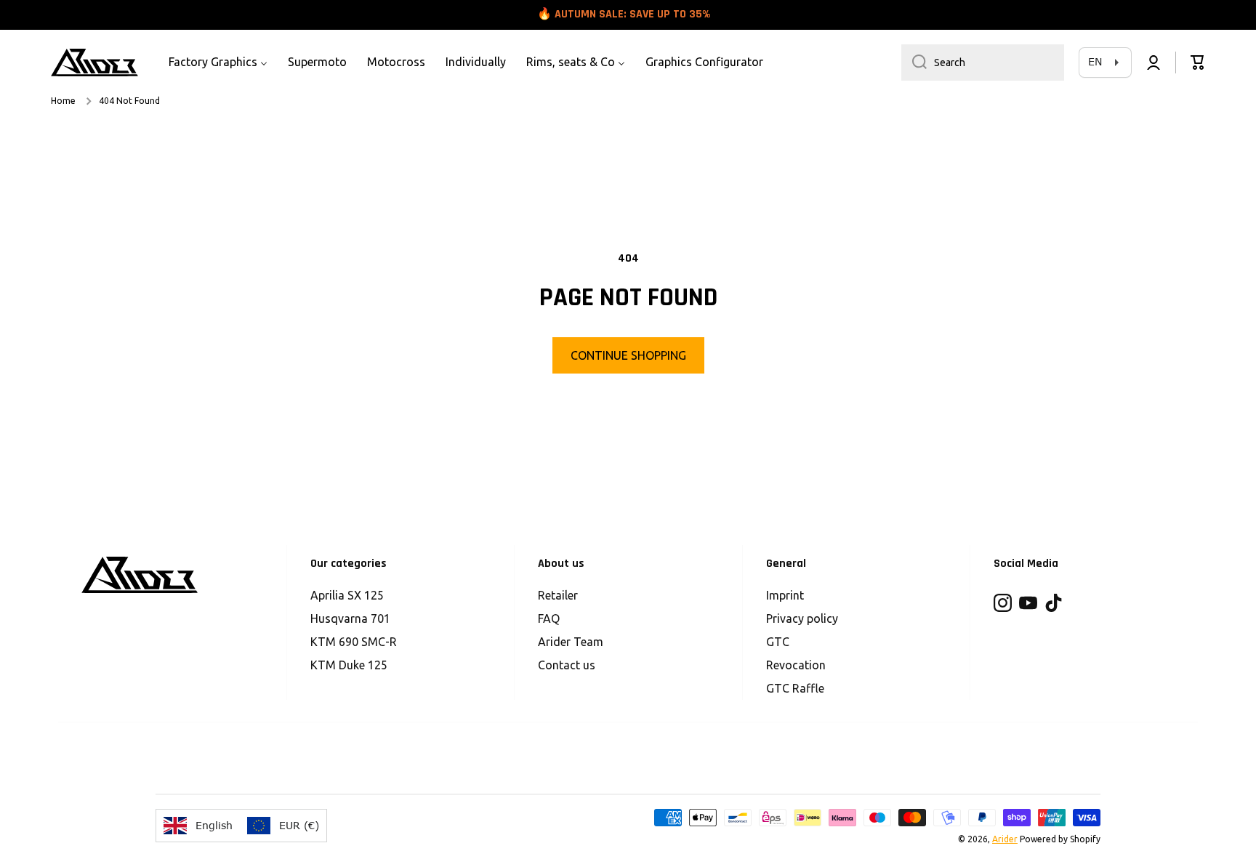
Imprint (785, 595)
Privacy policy (802, 618)
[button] (1198, 62)
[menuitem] (218, 62)
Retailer (558, 595)
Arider (1005, 839)
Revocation (796, 665)
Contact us (566, 665)
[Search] (914, 62)
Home (63, 100)
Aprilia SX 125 (347, 595)
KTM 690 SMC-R (353, 641)
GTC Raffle (795, 688)
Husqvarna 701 (350, 618)
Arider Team (570, 641)
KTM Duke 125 (348, 665)
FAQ (549, 618)
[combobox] (982, 62)
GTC (777, 641)
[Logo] (94, 62)
